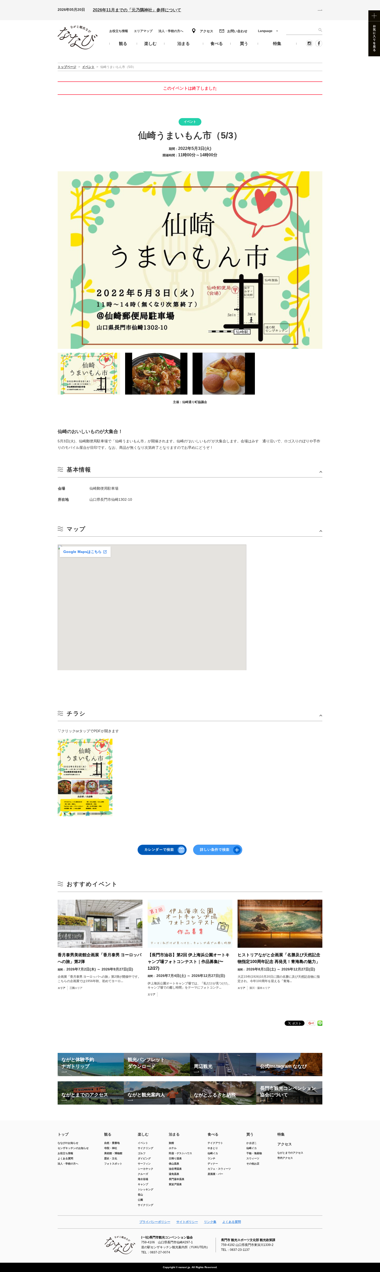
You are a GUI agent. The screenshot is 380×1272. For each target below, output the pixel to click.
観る (107, 1134)
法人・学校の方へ (170, 31)
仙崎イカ (213, 1153)
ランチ (211, 1158)
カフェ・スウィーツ (219, 1168)
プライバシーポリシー (154, 1222)
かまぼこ (251, 1143)
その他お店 (252, 1163)
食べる (213, 1134)
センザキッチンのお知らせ (73, 1148)
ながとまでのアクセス (290, 1152)
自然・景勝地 (112, 1143)
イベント (143, 1143)
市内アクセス (285, 1158)
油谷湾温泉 (175, 1168)
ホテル (173, 1148)
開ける (190, 471)
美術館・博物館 (113, 1153)
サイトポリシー (187, 1222)
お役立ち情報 (118, 31)
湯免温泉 (174, 1174)
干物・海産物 (254, 1153)
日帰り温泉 (175, 1158)
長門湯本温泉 (176, 1179)
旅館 (171, 1143)
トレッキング (145, 1189)
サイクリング (145, 1148)
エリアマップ (143, 31)
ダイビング (144, 1158)
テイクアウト (215, 1143)
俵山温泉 (174, 1163)
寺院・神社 (110, 1148)
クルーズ (143, 1174)
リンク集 (210, 1222)
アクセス (206, 31)
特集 (281, 1134)
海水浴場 (143, 1179)
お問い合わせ (237, 31)
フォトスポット (113, 1163)
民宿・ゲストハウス (180, 1153)
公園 (140, 1199)
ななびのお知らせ (68, 1143)
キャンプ (143, 1184)
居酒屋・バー (215, 1174)
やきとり (213, 1148)
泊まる (174, 1134)
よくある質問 (65, 1158)
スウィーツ (252, 1158)
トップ (63, 1134)
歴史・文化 (110, 1158)
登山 (140, 1194)
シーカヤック (145, 1168)
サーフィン (144, 1163)
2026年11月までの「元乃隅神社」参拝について (137, 10)
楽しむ (143, 1134)
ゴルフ (142, 1153)
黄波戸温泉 (175, 1184)
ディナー (213, 1163)
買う (250, 1134)
